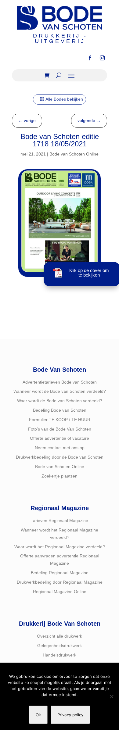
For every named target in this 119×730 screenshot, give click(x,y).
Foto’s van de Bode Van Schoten (59, 429)
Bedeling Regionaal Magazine (59, 572)
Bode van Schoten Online (74, 154)
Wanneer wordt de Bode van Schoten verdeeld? (59, 391)
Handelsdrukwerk (59, 655)
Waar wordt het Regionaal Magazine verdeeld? (59, 546)
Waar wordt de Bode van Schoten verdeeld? (59, 400)
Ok (38, 714)
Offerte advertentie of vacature (59, 438)
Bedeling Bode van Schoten (59, 410)
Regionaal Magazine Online (59, 591)
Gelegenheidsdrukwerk (59, 645)
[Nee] (111, 696)
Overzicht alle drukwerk (59, 636)
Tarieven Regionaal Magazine (59, 520)
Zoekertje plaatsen (59, 476)
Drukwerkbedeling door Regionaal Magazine (60, 582)
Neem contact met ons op (60, 447)
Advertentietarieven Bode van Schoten (60, 382)
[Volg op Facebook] (90, 58)
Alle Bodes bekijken (64, 99)
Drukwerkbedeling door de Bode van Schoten (59, 457)
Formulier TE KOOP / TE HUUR (59, 419)
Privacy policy (70, 714)
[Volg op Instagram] (102, 58)
